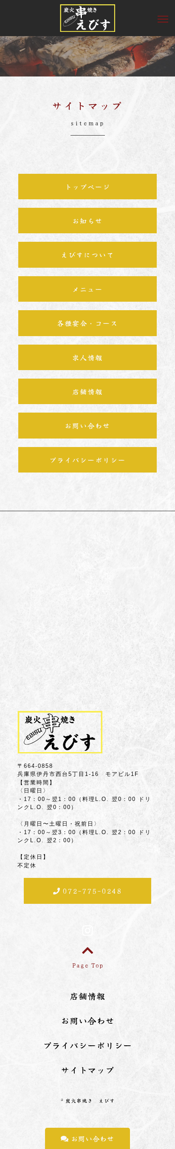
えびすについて (87, 254)
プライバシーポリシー (87, 460)
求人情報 (87, 357)
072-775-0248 (91, 891)
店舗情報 (87, 391)
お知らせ (87, 220)
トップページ (87, 186)
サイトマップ (87, 1070)
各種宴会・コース (87, 323)
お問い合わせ (91, 1138)
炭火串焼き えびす (90, 1100)
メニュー (87, 289)
